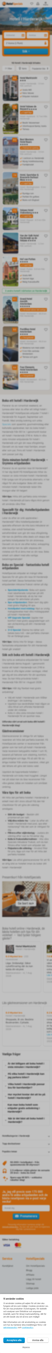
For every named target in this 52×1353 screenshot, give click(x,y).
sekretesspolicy (10, 1327)
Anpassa (26, 1347)
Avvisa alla (37, 1340)
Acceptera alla (14, 1340)
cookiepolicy (27, 1327)
